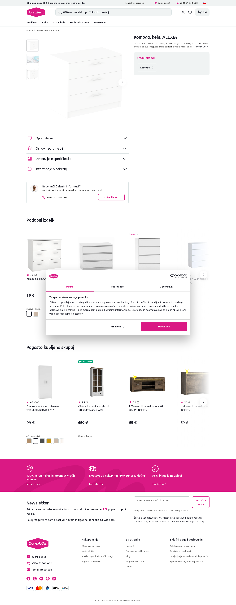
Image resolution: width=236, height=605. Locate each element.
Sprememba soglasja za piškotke (186, 561)
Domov (29, 30)
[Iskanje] (59, 12)
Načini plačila (88, 551)
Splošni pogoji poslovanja (182, 546)
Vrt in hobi (59, 22)
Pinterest (48, 578)
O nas (129, 566)
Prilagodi (116, 326)
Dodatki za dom (79, 22)
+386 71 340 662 (189, 3)
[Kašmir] (62, 441)
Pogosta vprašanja (91, 561)
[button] (77, 138)
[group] (86, 82)
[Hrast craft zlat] (49, 441)
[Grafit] (42, 441)
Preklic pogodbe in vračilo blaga (97, 556)
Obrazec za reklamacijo (137, 551)
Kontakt (130, 546)
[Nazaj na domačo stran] (36, 12)
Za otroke (100, 22)
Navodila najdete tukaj (192, 521)
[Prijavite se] (183, 12)
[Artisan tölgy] (28, 441)
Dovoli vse (164, 326)
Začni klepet (164, 3)
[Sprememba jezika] (206, 3)
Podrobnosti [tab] (118, 286)
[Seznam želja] (190, 12)
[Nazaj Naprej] (44, 255)
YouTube (41, 578)
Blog (128, 556)
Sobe (45, 22)
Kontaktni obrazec (134, 3)
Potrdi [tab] (69, 286)
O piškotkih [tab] (166, 286)
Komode (55, 30)
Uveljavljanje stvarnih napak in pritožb (189, 556)
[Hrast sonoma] (35, 313)
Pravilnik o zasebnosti (181, 551)
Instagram (35, 578)
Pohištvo (31, 22)
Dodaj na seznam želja (61, 235)
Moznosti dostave (91, 546)
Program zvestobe (135, 561)
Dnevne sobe (42, 30)
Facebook (28, 578)
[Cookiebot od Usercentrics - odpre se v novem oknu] (173, 276)
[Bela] (28, 313)
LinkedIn (54, 578)
